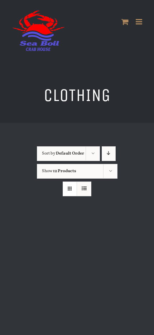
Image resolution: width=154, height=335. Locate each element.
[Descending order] (109, 153)
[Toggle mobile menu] (139, 22)
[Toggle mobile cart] (125, 22)
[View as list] (84, 189)
